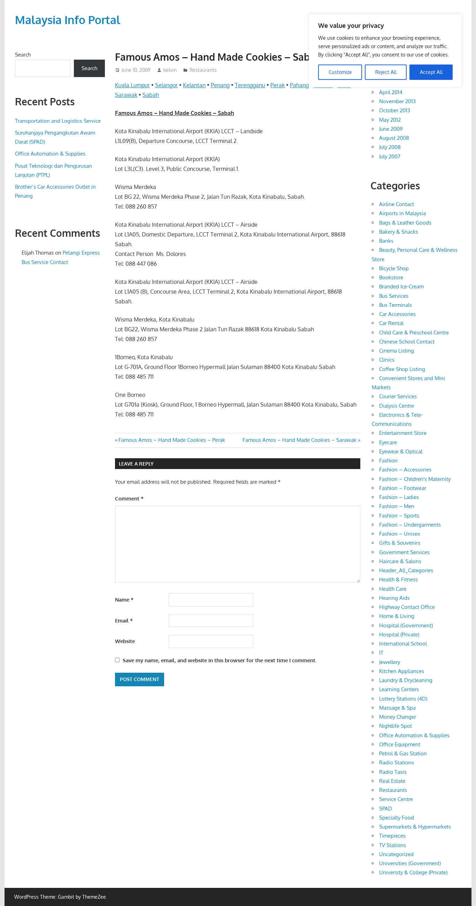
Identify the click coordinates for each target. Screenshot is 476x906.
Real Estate (392, 781)
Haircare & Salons (400, 561)
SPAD (385, 808)
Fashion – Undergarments (410, 524)
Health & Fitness (398, 579)
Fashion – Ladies (399, 497)
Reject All (386, 72)
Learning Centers (399, 689)
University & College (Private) (413, 872)
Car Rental (391, 323)
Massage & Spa (397, 707)
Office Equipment (399, 744)
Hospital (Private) (399, 634)
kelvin (170, 70)
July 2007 (389, 156)
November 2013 (397, 101)
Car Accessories (397, 314)
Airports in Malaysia (402, 213)
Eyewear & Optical (400, 451)
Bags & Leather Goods (405, 222)
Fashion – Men (396, 506)
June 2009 (391, 129)
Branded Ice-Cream (401, 286)
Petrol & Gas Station (403, 753)
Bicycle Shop (394, 268)
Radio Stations (396, 762)
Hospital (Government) (406, 625)
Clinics (386, 359)
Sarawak (126, 94)
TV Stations (392, 845)
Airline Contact (396, 204)
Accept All (431, 72)
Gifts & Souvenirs (399, 542)
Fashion (388, 460)
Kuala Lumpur (132, 85)
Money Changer (397, 717)
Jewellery (389, 662)
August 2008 (394, 138)
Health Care (392, 589)
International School (403, 643)
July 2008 (390, 147)
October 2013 (394, 110)
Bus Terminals (395, 305)
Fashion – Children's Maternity (415, 479)
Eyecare (388, 442)
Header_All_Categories (406, 570)
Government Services (404, 552)
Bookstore (391, 277)
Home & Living (396, 616)
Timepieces (392, 835)
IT (381, 652)
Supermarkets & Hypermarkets (415, 826)
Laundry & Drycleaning (405, 680)
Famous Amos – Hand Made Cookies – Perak (171, 440)
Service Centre (396, 799)
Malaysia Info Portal (67, 20)
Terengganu (250, 85)
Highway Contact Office (407, 607)
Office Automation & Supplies (50, 153)
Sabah (151, 94)
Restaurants (203, 70)
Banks (386, 240)
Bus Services (393, 296)
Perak (277, 85)
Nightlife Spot (395, 726)
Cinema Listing (396, 350)
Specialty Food (396, 817)
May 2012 (390, 119)
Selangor (166, 85)
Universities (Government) (410, 863)
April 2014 (390, 92)
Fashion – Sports (399, 515)
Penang (220, 85)
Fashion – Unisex (399, 533)
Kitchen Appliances (401, 671)
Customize (340, 72)
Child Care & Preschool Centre (414, 332)
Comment (129, 498)
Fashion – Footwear (402, 488)
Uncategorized (396, 854)
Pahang (299, 85)
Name (124, 599)
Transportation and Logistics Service (58, 121)
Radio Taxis (393, 772)
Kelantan (194, 85)
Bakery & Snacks (398, 231)
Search (23, 54)
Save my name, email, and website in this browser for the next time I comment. (219, 660)
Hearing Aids (394, 598)
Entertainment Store (403, 433)
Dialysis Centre (396, 405)
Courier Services (398, 396)
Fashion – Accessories (405, 469)
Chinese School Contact (407, 341)
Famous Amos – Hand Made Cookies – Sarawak (299, 440)
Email (124, 620)
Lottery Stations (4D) (403, 698)
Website (125, 641)
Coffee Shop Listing (402, 369)
